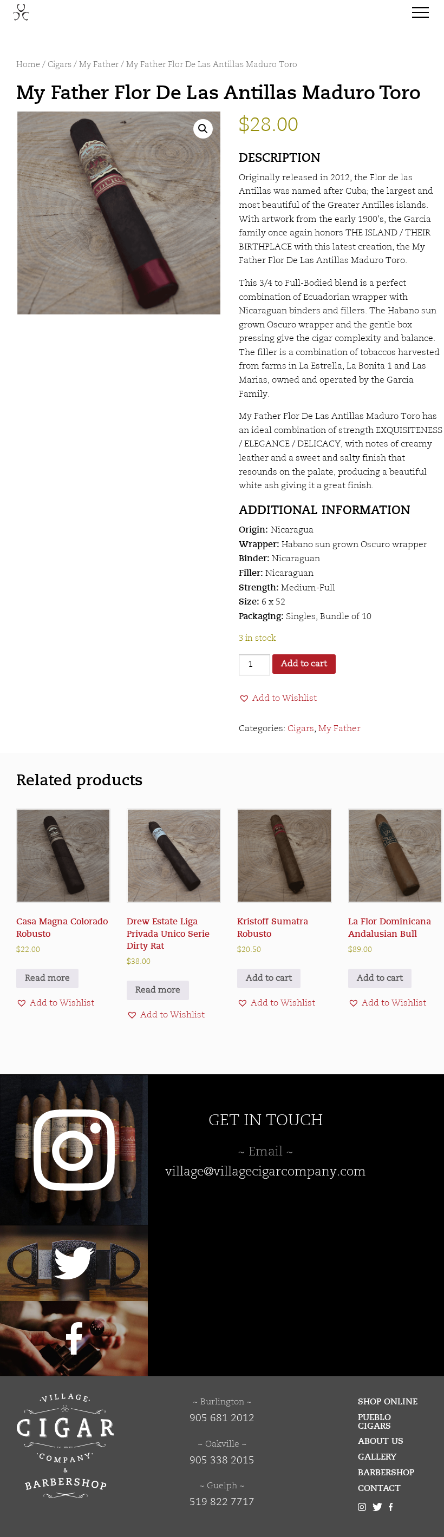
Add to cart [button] (269, 978)
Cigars (59, 65)
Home (28, 65)
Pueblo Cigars (374, 1421)
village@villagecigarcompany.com (265, 1172)
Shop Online (387, 1401)
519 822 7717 (222, 1502)
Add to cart (304, 664)
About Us (380, 1441)
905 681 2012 (222, 1418)
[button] (203, 129)
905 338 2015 (222, 1460)
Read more (47, 978)
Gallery (377, 1456)
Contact (379, 1488)
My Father (99, 65)
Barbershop (386, 1472)
